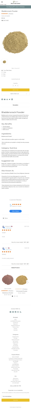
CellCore (15, 362)
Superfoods (15, 342)
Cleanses (15, 344)
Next (27, 282)
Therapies (15, 350)
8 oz (4, 74)
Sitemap (15, 330)
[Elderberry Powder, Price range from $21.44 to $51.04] (8, 279)
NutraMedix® (15, 364)
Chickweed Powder (21, 291)
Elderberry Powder (7, 293)
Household (15, 345)
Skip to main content (15, 3)
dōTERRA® (15, 361)
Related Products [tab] (15, 267)
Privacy (15, 328)
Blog (15, 319)
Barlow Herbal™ (15, 365)
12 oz (4, 72)
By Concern (15, 341)
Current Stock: (15, 79)
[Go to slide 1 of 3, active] (12, 296)
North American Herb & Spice (15, 359)
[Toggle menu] (2, 2)
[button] (15, 410)
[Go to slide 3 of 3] (17, 296)
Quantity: (15, 83)
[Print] (7, 99)
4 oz (4, 76)
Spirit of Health (15, 356)
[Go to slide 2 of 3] (14, 296)
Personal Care (15, 347)
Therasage (15, 368)
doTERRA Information (16, 321)
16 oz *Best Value (7, 70)
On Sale (15, 338)
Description (15, 105)
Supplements (15, 336)
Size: (15, 68)
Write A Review (15, 211)
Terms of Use (15, 327)
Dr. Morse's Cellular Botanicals (15, 358)
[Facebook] (2, 99)
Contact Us (15, 322)
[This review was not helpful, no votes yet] (27, 242)
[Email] (4, 99)
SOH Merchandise (15, 348)
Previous (1, 282)
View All (15, 371)
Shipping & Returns (15, 325)
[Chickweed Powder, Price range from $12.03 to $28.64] (22, 279)
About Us (15, 324)
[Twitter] (9, 99)
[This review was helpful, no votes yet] (24, 242)
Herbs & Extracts (15, 339)
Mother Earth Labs (15, 367)
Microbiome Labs (15, 370)
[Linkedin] (12, 99)
